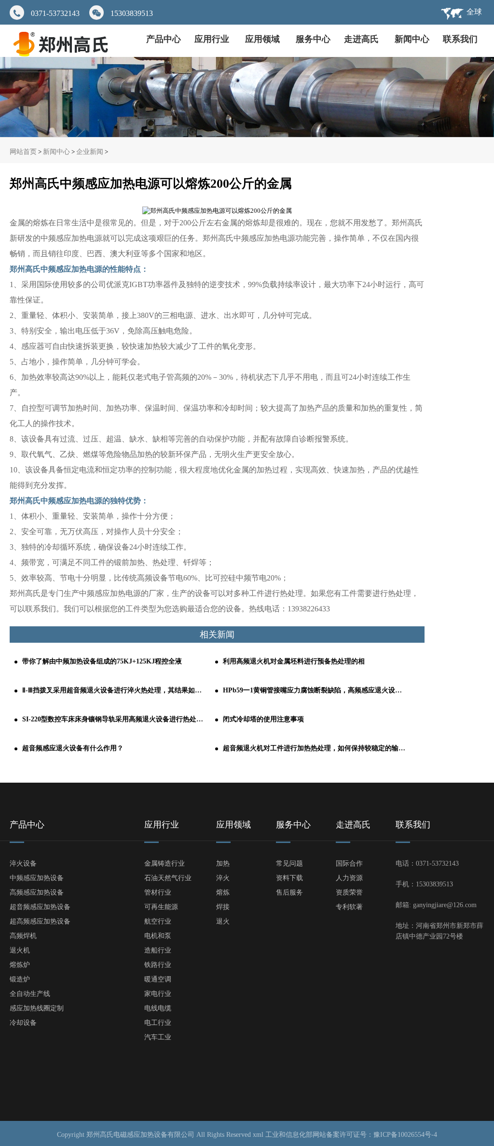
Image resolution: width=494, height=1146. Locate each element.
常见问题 (289, 863)
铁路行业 (157, 964)
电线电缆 (157, 1008)
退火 (223, 921)
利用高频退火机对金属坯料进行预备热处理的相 (294, 661)
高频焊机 (23, 935)
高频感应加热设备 (37, 892)
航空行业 (157, 921)
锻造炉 (20, 979)
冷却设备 (23, 1022)
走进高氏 (362, 39)
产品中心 (163, 39)
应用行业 (213, 39)
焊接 (223, 907)
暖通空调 (157, 979)
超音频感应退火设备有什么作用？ (73, 748)
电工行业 (157, 1022)
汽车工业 (157, 1037)
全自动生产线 (30, 993)
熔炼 (223, 892)
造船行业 (157, 950)
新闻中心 (412, 39)
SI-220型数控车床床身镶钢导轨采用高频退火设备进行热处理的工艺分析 (114, 719)
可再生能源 (161, 907)
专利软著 (349, 907)
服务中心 (313, 39)
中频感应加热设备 (37, 878)
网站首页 (23, 151)
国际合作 (349, 863)
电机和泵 (157, 935)
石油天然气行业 (168, 878)
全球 (474, 12)
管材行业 (157, 892)
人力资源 (349, 878)
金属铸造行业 (164, 863)
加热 (223, 863)
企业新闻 (89, 151)
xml (258, 1134)
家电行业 (157, 993)
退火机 (20, 950)
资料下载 (289, 878)
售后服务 (289, 892)
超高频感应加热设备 (40, 921)
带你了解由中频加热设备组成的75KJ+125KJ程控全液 (102, 661)
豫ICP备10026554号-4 (405, 1134)
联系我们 (460, 39)
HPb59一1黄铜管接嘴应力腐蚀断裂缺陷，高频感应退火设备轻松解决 (314, 690)
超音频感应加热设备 (40, 907)
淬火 (223, 878)
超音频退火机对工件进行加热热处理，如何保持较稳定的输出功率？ (314, 748)
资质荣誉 (349, 892)
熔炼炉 (20, 964)
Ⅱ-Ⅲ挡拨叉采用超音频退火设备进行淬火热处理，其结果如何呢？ (114, 690)
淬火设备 (23, 863)
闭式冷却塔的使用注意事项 (263, 719)
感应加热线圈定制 (37, 1008)
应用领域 (263, 39)
